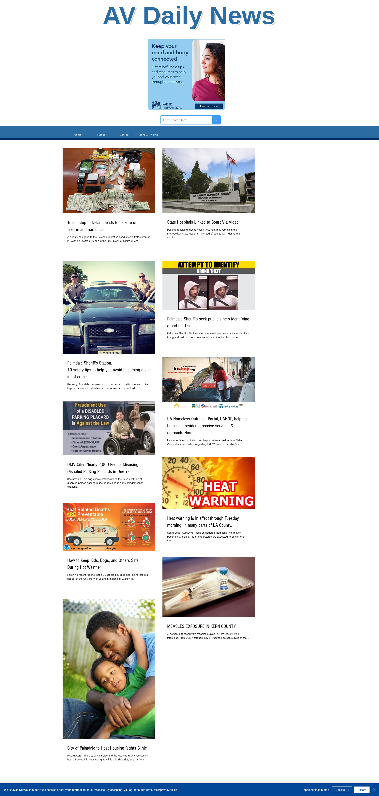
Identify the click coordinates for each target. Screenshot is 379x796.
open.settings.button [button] (316, 790)
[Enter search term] (216, 120)
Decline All (342, 790)
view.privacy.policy (165, 790)
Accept (362, 790)
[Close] (374, 790)
